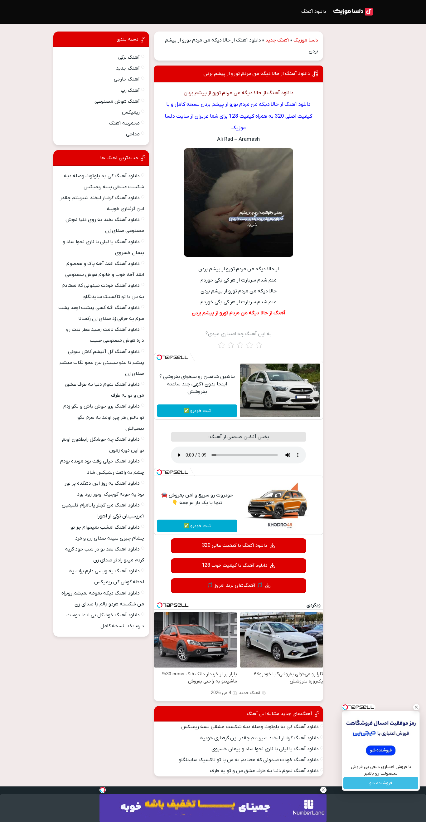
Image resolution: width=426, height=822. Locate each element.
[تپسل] (159, 357)
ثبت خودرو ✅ (197, 411)
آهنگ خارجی (127, 79)
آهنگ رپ (130, 90)
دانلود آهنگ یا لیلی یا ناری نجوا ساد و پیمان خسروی (265, 749)
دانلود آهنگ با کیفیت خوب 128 (235, 565)
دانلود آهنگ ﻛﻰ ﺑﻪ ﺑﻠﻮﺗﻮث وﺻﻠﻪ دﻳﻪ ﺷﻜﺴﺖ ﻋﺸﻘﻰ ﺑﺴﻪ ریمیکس (250, 727)
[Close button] (416, 707)
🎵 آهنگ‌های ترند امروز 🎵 (235, 585)
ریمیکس (131, 112)
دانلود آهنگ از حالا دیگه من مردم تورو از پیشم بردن (256, 74)
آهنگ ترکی (129, 57)
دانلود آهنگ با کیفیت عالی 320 (234, 545)
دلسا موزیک (305, 40)
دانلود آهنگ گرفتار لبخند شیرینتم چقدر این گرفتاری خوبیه (259, 738)
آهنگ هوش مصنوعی (117, 101)
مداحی (133, 134)
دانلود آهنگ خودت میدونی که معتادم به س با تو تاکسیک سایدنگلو (249, 760)
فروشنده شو (380, 783)
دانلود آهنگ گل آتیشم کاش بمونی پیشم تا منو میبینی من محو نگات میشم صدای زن (102, 363)
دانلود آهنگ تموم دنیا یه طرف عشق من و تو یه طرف (264, 771)
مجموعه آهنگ (124, 123)
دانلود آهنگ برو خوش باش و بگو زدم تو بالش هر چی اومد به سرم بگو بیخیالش (103, 417)
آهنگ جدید (277, 40)
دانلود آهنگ (313, 11)
